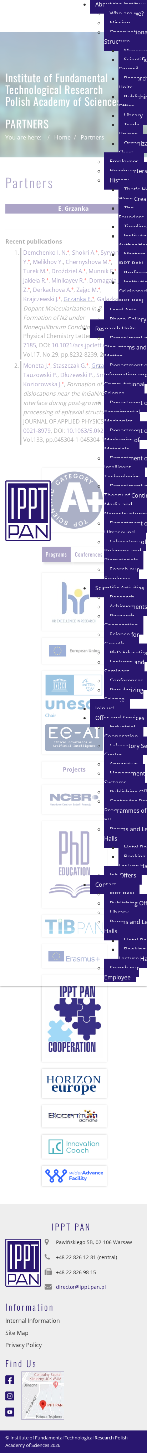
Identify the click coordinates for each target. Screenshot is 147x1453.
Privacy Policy (23, 1345)
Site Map (17, 1333)
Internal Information (32, 1321)
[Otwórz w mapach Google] (42, 1395)
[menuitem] (130, 129)
